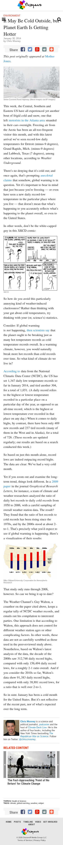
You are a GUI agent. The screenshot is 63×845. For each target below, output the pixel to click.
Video (38, 821)
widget (41, 803)
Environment (12, 15)
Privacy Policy (40, 840)
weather (34, 803)
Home (9, 821)
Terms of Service (25, 840)
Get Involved (50, 821)
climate (13, 803)
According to (12, 371)
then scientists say (38, 330)
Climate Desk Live (37, 727)
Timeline (28, 821)
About (31, 824)
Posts (17, 821)
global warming (23, 803)
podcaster (44, 724)
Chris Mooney (14, 41)
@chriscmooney (27, 739)
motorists (14, 120)
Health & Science (19, 801)
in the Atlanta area (33, 120)
